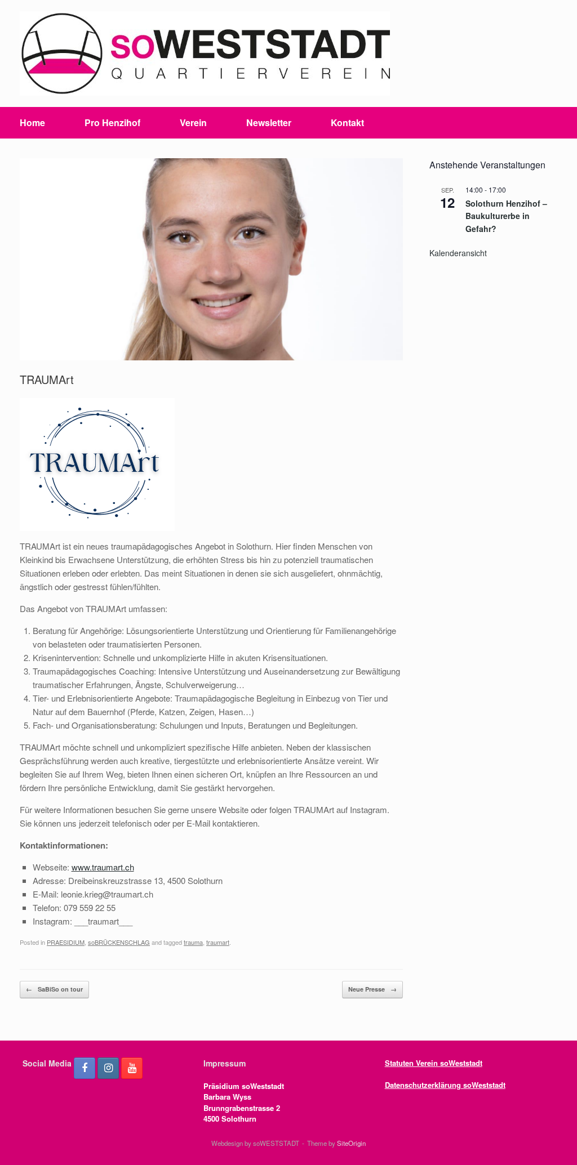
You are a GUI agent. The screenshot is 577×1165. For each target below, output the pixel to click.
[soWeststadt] (205, 53)
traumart (217, 942)
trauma (193, 942)
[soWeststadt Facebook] (84, 1068)
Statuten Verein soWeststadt (433, 1062)
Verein (193, 122)
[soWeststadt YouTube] (132, 1068)
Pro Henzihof (112, 122)
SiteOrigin (351, 1143)
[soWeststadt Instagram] (108, 1068)
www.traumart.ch (103, 867)
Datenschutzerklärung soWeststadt (445, 1084)
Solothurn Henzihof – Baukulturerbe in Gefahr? (506, 216)
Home (32, 122)
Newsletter (268, 122)
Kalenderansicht (458, 252)
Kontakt (347, 122)
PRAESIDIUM (66, 942)
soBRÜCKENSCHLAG (119, 942)
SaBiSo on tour (54, 989)
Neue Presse (372, 989)
